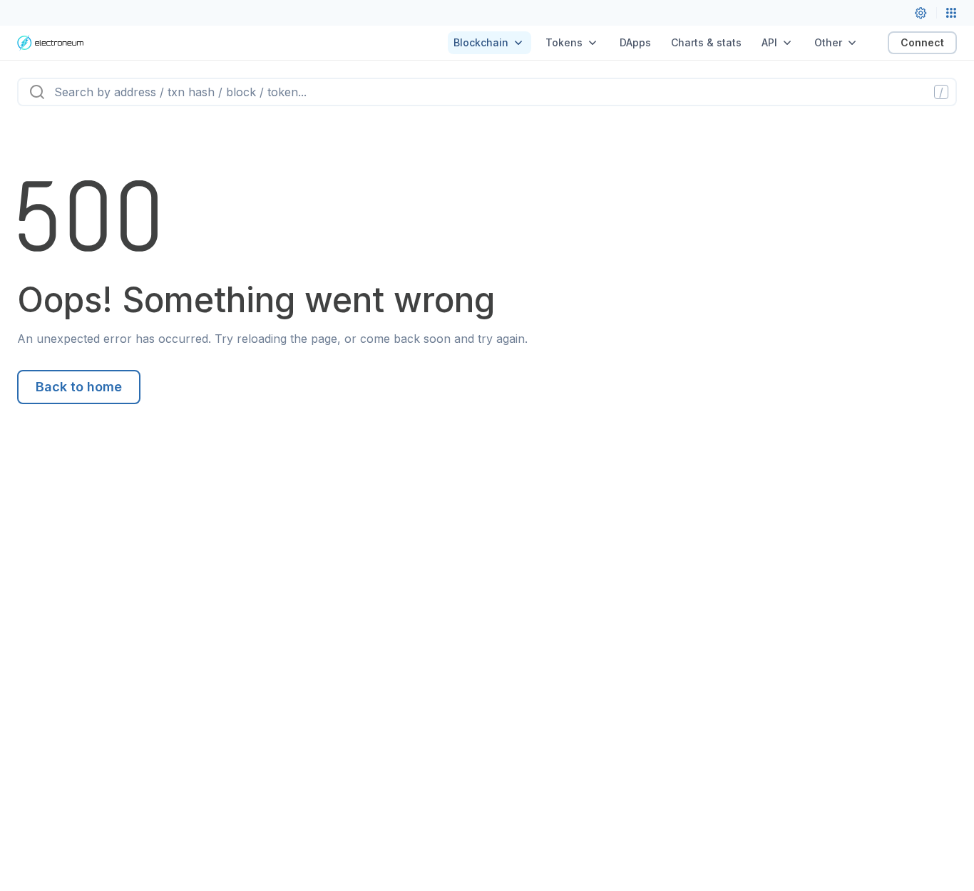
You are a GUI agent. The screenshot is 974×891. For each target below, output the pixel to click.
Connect (922, 42)
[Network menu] (951, 13)
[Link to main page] (50, 42)
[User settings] (920, 13)
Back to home (79, 386)
